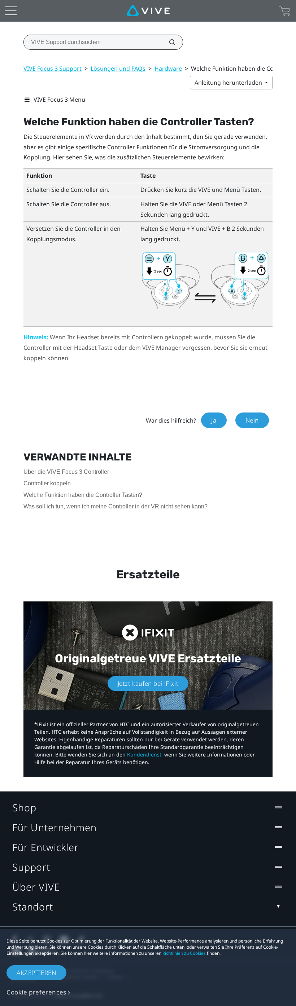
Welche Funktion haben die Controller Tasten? (82, 495)
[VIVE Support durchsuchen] (168, 42)
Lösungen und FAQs (118, 68)
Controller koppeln (47, 483)
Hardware (168, 68)
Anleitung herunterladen (229, 83)
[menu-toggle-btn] (11, 11)
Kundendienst (144, 754)
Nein (252, 420)
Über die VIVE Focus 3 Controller (66, 472)
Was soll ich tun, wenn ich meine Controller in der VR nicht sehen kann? (115, 506)
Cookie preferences (36, 992)
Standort (32, 906)
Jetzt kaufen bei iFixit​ (148, 683)
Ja (213, 420)
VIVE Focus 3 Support (52, 68)
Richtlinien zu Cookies (184, 953)
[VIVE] (148, 10)
